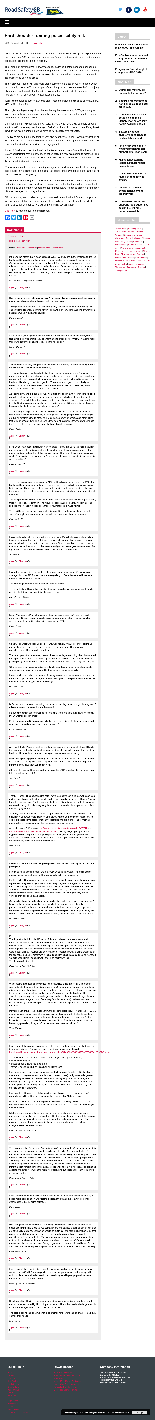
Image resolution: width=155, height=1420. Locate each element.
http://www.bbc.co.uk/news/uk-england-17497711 (63, 828)
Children (139, 232)
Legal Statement (14, 1401)
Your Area (12, 1393)
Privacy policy (13, 1404)
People (130, 257)
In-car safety (140, 248)
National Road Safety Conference (67, 1381)
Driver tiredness (133, 238)
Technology (120, 267)
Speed (131, 264)
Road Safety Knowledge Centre (67, 1375)
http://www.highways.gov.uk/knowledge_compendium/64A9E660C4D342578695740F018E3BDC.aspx (59, 1052)
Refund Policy (13, 1409)
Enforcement (121, 244)
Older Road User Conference (66, 1390)
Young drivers (121, 270)
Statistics (140, 264)
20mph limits (121, 228)
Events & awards (135, 244)
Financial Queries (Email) (18, 1412)
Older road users (128, 254)
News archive (13, 1387)
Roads (139, 261)
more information (122, 1412)
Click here (10, 210)
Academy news (135, 228)
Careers (11, 1375)
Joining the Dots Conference (65, 1387)
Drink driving (129, 235)
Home (10, 1372)
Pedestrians (120, 257)
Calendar (11, 1378)
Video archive (13, 1390)
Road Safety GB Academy (64, 1372)
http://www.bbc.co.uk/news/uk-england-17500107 (33, 831)
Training (141, 267)
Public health (141, 257)
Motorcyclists (136, 251)
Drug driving (126, 241)
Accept (140, 1412)
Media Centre (13, 1384)
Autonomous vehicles (124, 232)
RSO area (12, 1396)
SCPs (124, 264)
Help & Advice (13, 1381)
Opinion (140, 254)
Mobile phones (121, 251)
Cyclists (118, 235)
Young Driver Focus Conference (67, 1384)
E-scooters (138, 241)
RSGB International (62, 1378)
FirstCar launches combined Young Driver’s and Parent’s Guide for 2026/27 (131, 58)
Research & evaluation (125, 261)
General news (127, 248)
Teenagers (131, 267)
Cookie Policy (13, 1406)
